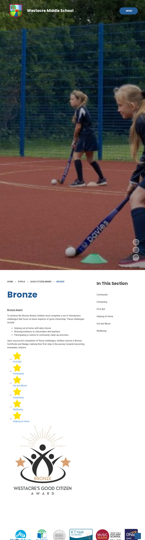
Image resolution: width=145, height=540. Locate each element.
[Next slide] (138, 536)
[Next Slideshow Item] (136, 242)
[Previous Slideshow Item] (136, 250)
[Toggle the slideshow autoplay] (136, 257)
